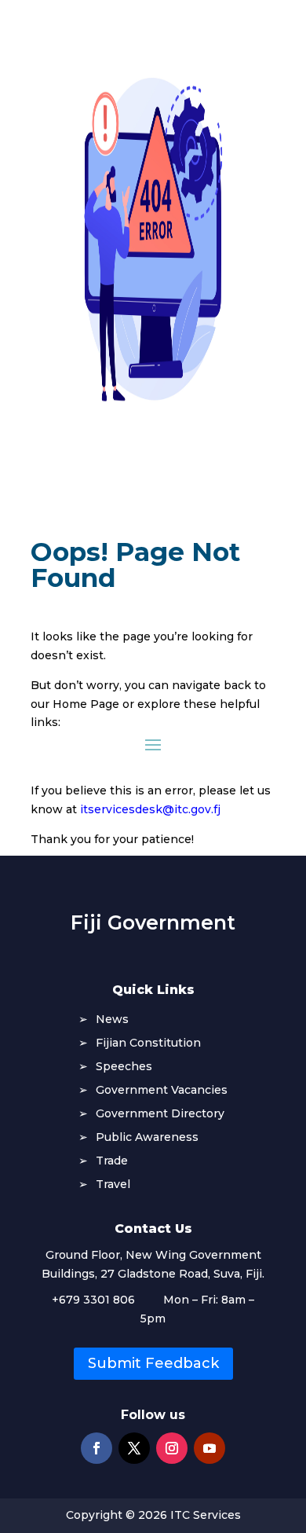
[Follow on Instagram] (172, 1448)
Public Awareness (147, 1137)
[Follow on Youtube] (209, 1448)
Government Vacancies (162, 1090)
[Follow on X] (134, 1448)
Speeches (124, 1067)
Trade (112, 1161)
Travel (113, 1185)
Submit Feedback (153, 1363)
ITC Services (205, 1515)
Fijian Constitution (148, 1043)
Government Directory (160, 1114)
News (112, 1020)
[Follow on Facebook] (96, 1448)
